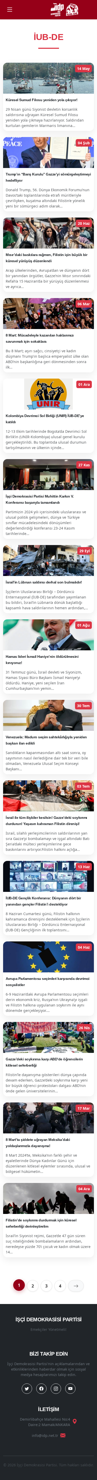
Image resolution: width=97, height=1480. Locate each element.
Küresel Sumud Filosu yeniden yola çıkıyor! (41, 100)
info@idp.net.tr (45, 1435)
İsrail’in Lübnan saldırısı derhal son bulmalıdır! (44, 582)
